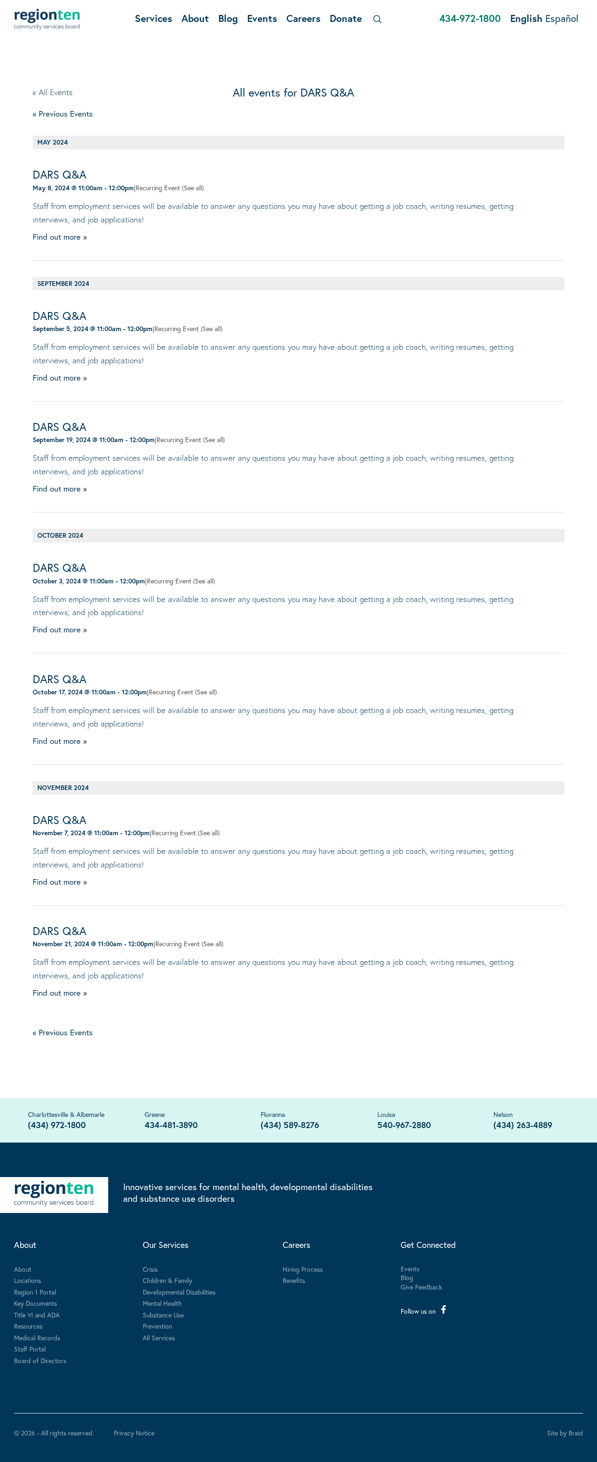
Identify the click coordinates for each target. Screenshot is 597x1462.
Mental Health (162, 1303)
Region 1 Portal (35, 1292)
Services (153, 18)
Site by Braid (565, 1432)
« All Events (53, 92)
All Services (159, 1337)
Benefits (294, 1280)
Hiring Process (303, 1269)
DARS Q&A (59, 174)
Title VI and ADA (37, 1314)
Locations (27, 1280)
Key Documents (35, 1303)
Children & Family (167, 1280)
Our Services (165, 1244)
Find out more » (60, 236)
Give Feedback (421, 1286)
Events (262, 18)
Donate (346, 18)
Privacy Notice (134, 1433)
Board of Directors (40, 1360)
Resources (28, 1326)
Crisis (150, 1269)
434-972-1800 (470, 18)
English (526, 18)
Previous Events (63, 113)
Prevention (157, 1326)
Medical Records (37, 1337)
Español (561, 18)
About (195, 18)
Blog (228, 18)
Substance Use (163, 1314)
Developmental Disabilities (179, 1292)
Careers (303, 18)
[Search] (376, 19)
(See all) (193, 187)
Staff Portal (30, 1348)
